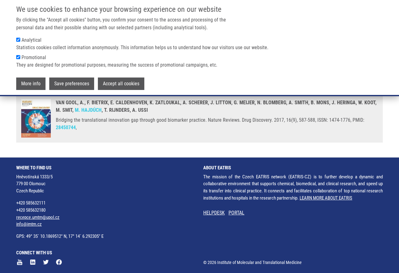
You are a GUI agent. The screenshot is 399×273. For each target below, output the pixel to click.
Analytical (31, 40)
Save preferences (71, 84)
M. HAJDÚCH (88, 110)
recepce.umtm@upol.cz (38, 217)
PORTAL (236, 213)
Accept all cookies (121, 84)
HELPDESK (214, 213)
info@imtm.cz (29, 224)
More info (31, 84)
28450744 (66, 127)
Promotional (34, 57)
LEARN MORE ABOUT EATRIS (326, 198)
